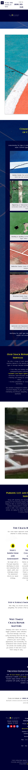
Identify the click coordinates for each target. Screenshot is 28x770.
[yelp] (14, 726)
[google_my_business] (17, 726)
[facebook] (8, 726)
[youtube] (11, 726)
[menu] (2, 2)
